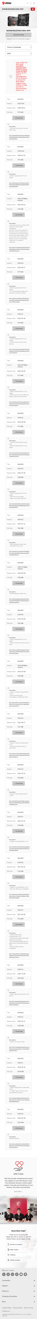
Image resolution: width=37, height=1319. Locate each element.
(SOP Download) (19, 65)
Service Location (16, 1244)
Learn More (18, 1191)
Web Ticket (14, 1250)
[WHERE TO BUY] (33, 9)
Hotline (12, 1255)
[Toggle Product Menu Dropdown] (29, 9)
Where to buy (15, 1260)
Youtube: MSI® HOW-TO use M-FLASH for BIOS (21, 69)
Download (19, 118)
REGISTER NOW (19, 35)
